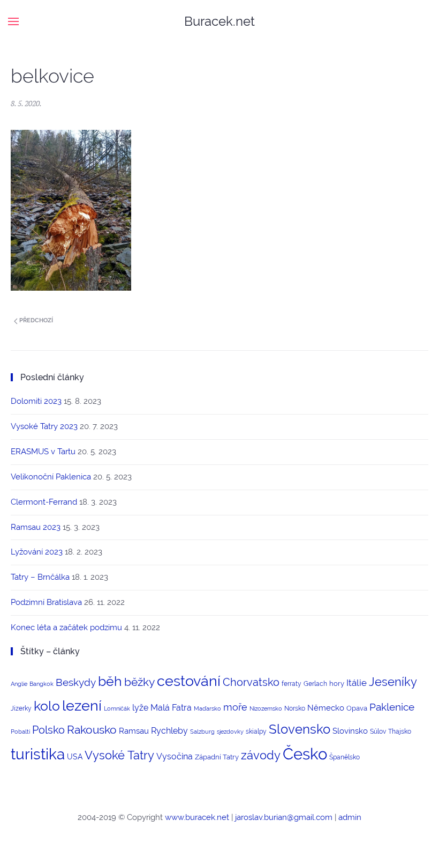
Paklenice (391, 707)
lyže (140, 708)
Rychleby (169, 731)
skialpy (256, 731)
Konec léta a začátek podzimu (66, 627)
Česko (305, 753)
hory (336, 683)
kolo (47, 706)
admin (349, 817)
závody (261, 755)
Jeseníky (393, 682)
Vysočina (174, 756)
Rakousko (92, 729)
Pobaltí (20, 731)
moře (235, 707)
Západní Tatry (217, 757)
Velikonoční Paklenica (51, 477)
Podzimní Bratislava (46, 602)
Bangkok (41, 684)
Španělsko (344, 757)
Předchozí (35, 320)
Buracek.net (219, 21)
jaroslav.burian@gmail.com (283, 817)
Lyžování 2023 (37, 552)
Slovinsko (350, 730)
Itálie (356, 682)
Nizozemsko (265, 708)
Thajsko (399, 731)
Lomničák (117, 708)
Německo (325, 707)
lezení (82, 705)
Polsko (48, 729)
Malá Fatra (171, 708)
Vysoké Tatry (119, 755)
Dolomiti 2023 (36, 401)
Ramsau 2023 (35, 527)
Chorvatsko (251, 682)
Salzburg (202, 731)
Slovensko (299, 729)
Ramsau (134, 730)
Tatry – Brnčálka (40, 577)
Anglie (19, 684)
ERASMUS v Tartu (43, 451)
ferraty (291, 684)
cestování (189, 681)
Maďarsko (207, 708)
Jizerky (21, 708)
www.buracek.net (197, 817)
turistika (38, 754)
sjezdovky (230, 731)
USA (74, 756)
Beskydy (76, 682)
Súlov (378, 731)
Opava (356, 708)
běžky (139, 682)
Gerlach (315, 684)
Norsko (294, 708)
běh (110, 681)
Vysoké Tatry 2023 (44, 426)
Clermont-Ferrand (44, 502)
